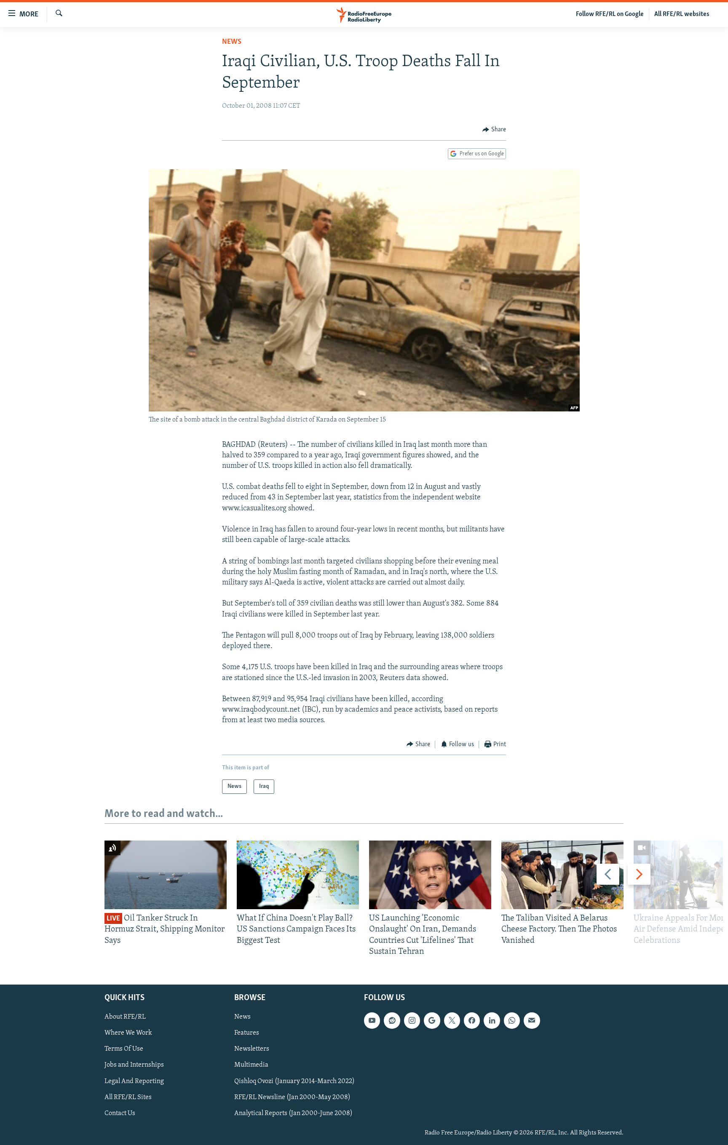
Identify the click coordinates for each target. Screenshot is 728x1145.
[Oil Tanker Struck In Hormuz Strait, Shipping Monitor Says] (165, 875)
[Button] (494, 129)
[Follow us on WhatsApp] (512, 1020)
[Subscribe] (532, 1020)
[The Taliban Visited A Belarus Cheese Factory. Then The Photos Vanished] (562, 875)
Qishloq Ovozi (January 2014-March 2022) (294, 1081)
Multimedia (251, 1065)
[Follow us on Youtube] (372, 1020)
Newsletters (251, 1049)
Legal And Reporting (134, 1081)
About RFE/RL (125, 1017)
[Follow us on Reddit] (392, 1020)
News (231, 42)
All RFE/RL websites (681, 14)
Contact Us (119, 1113)
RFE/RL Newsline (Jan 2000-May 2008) (292, 1097)
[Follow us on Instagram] (412, 1020)
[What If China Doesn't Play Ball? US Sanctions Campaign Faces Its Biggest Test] (298, 875)
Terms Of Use (123, 1049)
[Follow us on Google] (432, 1020)
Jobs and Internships (134, 1065)
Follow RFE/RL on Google (610, 14)
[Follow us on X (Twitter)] (452, 1020)
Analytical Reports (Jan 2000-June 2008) (293, 1113)
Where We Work (128, 1033)
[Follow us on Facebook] (472, 1020)
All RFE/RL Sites (128, 1097)
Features (246, 1033)
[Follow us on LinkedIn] (492, 1020)
